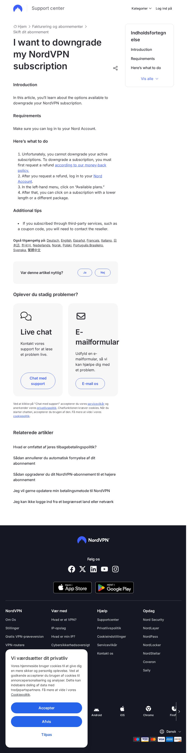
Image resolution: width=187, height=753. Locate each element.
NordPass (150, 636)
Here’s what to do (146, 67)
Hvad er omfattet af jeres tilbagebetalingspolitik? (54, 447)
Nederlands (41, 245)
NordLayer (151, 628)
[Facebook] (71, 569)
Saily (147, 670)
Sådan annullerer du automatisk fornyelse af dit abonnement (54, 461)
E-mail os (90, 383)
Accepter (47, 708)
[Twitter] (82, 569)
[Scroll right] (179, 711)
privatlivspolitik (47, 408)
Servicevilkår (107, 645)
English (66, 240)
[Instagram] (115, 569)
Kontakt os (105, 653)
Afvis (46, 721)
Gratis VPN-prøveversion (24, 636)
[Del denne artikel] (115, 68)
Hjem (22, 26)
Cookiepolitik (20, 694)
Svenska (19, 250)
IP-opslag (58, 628)
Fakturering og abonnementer (57, 26)
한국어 (26, 245)
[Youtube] (104, 569)
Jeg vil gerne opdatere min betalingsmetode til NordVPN (61, 490)
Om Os (10, 619)
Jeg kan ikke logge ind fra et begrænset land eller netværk (63, 501)
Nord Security (153, 619)
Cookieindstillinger (111, 636)
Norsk (56, 245)
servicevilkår (96, 403)
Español (79, 240)
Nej (103, 272)
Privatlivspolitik (109, 628)
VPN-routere (14, 645)
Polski (67, 245)
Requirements (143, 58)
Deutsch (53, 240)
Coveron (149, 662)
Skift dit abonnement (31, 32)
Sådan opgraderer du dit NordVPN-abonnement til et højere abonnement (64, 477)
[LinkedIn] (93, 569)
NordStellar (151, 653)
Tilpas (46, 734)
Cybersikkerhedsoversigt (70, 645)
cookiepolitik (21, 416)
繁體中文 (34, 250)
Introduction (141, 49)
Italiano (106, 240)
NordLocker (152, 645)
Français (93, 240)
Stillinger (12, 628)
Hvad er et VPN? (63, 619)
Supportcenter (108, 619)
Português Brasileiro (88, 245)
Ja (84, 272)
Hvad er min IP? (63, 636)
